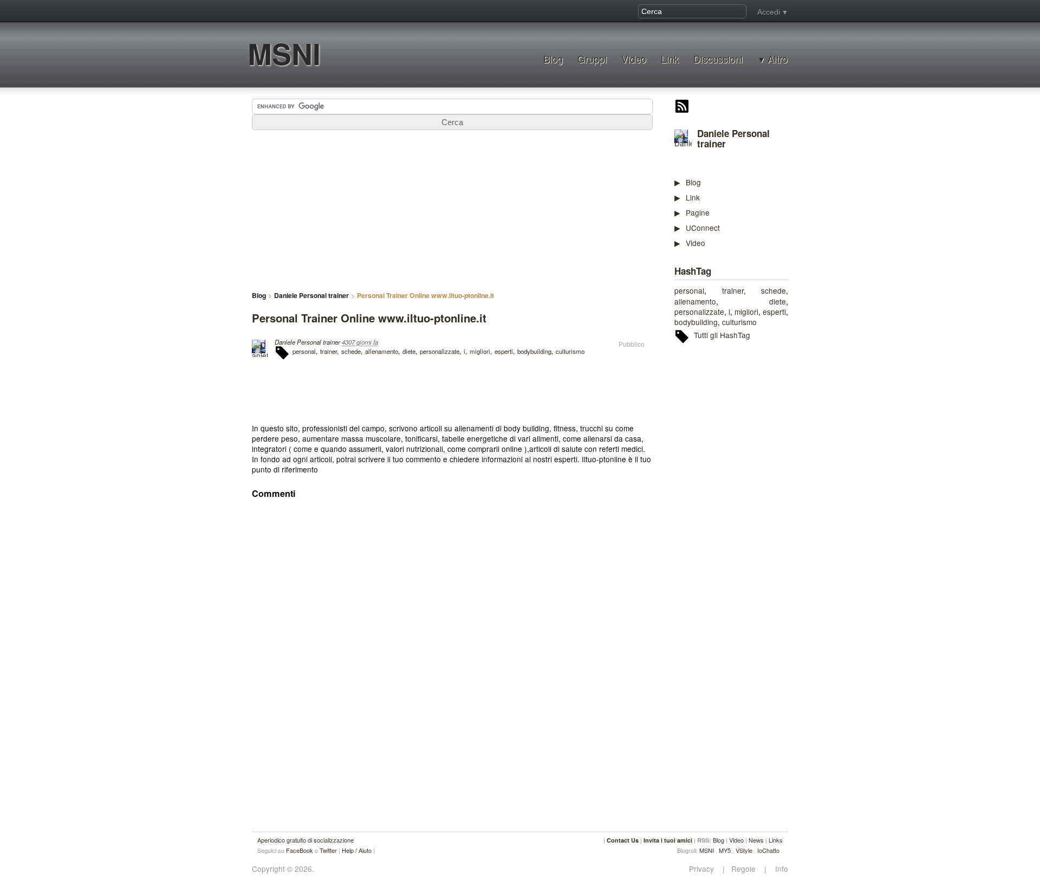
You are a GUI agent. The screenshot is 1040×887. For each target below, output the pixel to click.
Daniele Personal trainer (733, 138)
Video (633, 59)
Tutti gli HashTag (722, 334)
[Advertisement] (755, 518)
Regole (744, 869)
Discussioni (718, 59)
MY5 (725, 850)
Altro (778, 59)
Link (670, 59)
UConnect (703, 227)
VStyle (744, 850)
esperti (774, 311)
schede (773, 290)
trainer (733, 290)
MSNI (284, 53)
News (756, 840)
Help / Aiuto (357, 850)
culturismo (739, 321)
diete (777, 301)
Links (776, 840)
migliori (746, 311)
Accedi (768, 12)
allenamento (695, 301)
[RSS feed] (682, 107)
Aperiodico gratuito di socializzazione (305, 840)
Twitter (328, 850)
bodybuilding (696, 321)
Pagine (698, 212)
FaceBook (299, 850)
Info (778, 869)
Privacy (704, 869)
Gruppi (592, 59)
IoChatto (768, 850)
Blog (553, 59)
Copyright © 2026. (283, 869)
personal (689, 290)
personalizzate (699, 311)
